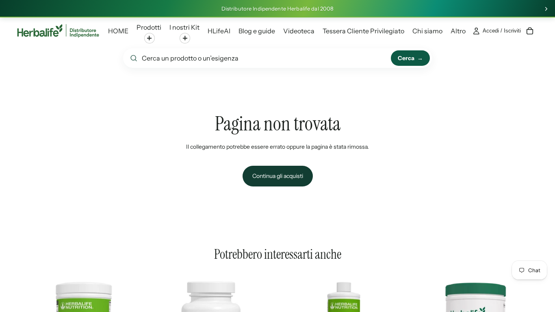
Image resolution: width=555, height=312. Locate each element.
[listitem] (458, 31)
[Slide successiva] (546, 9)
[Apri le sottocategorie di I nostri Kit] (185, 38)
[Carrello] (530, 31)
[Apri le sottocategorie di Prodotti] (149, 38)
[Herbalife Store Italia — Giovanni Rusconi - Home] (58, 31)
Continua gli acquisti (277, 176)
